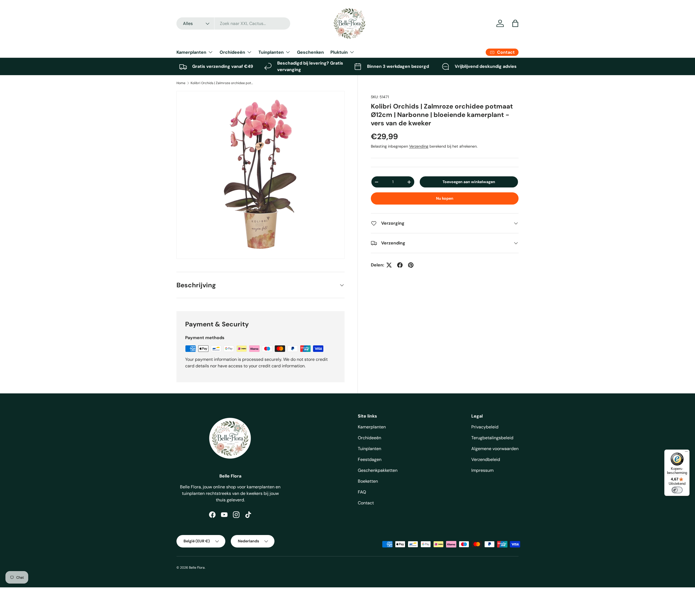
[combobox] (233, 23)
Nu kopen (444, 198)
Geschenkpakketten (377, 470)
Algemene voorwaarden (495, 448)
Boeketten (368, 481)
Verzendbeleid (485, 459)
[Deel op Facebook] (399, 265)
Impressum (482, 470)
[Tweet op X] (389, 265)
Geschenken (310, 52)
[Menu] (686, 453)
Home (180, 83)
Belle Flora (197, 567)
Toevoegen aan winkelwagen (469, 181)
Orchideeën (232, 52)
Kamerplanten (191, 52)
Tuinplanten (271, 52)
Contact (366, 503)
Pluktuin (339, 52)
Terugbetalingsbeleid (492, 438)
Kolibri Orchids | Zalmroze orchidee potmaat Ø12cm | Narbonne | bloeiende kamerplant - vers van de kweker (223, 83)
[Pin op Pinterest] (410, 265)
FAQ (362, 492)
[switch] (677, 490)
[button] (515, 23)
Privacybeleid (484, 427)
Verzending (418, 146)
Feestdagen (369, 459)
